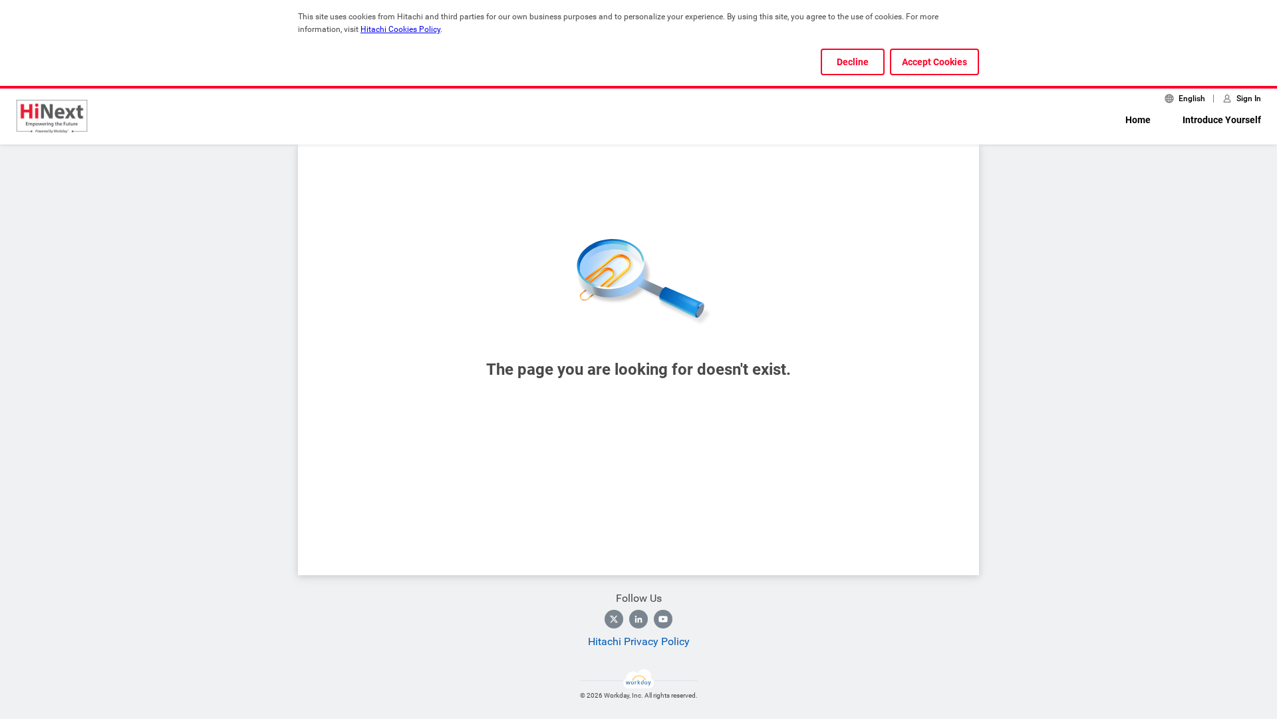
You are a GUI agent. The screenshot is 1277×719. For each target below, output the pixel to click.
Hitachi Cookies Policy (400, 29)
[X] (614, 619)
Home (1138, 120)
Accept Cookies (934, 62)
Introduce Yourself (1222, 120)
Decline (853, 62)
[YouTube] (663, 619)
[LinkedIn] (638, 619)
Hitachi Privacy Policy (639, 641)
